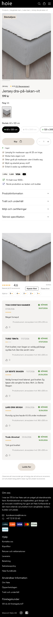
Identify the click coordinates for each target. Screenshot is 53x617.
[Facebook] (26, 613)
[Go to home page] (7, 3)
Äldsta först (45, 288)
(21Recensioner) (22, 86)
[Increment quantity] (48, 141)
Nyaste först (32, 288)
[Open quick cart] (44, 3)
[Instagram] (21, 613)
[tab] (26, 193)
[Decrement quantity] (39, 141)
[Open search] (39, 3)
